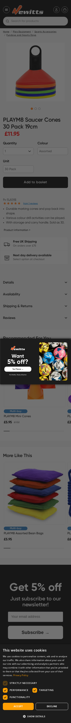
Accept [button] (18, 706)
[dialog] (35, 683)
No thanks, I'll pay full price (17, 375)
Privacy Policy (20, 675)
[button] (35, 716)
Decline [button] (52, 706)
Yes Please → (17, 369)
